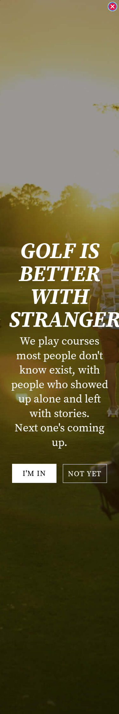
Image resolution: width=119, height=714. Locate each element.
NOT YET (85, 474)
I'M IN (34, 473)
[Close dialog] (112, 6)
